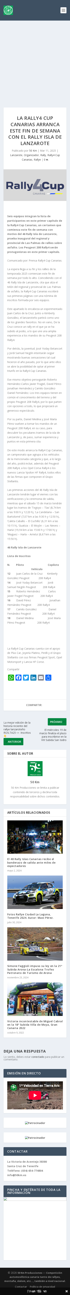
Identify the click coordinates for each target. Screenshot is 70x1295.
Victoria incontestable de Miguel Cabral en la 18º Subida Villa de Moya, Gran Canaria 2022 (35, 1024)
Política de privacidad (42, 1286)
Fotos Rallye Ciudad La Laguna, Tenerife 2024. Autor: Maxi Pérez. (30, 916)
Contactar (21, 1286)
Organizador (31, 155)
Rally (43, 155)
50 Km (33, 150)
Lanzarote (16, 155)
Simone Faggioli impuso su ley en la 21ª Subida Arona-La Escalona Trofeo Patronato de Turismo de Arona (34, 969)
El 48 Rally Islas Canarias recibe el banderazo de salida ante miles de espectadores (31, 862)
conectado (37, 1057)
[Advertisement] (35, 57)
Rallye (37, 159)
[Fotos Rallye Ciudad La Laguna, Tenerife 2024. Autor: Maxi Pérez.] (35, 892)
